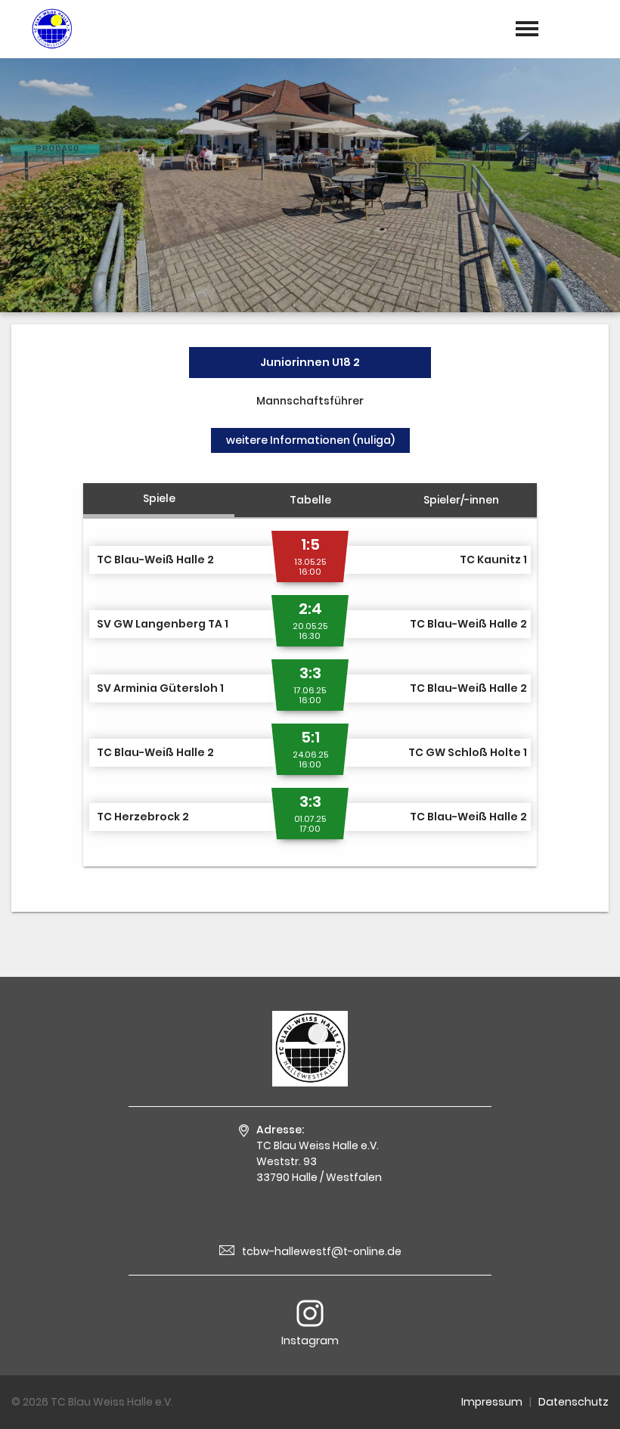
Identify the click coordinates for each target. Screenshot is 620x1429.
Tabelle (310, 499)
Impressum (491, 1401)
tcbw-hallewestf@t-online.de (321, 1251)
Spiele (159, 498)
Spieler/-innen (461, 499)
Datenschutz (573, 1401)
